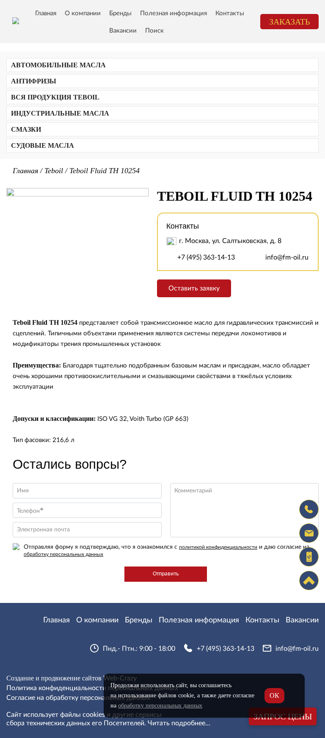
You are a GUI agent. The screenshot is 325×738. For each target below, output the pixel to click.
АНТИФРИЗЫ (33, 81)
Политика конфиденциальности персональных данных (92, 688)
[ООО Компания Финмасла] (15, 21)
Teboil (53, 170)
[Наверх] (309, 580)
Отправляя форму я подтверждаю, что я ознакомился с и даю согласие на (166, 550)
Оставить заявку (194, 288)
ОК (274, 695)
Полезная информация (173, 13)
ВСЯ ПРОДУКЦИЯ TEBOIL (55, 97)
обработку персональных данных (63, 554)
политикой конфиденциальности (218, 547)
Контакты (229, 13)
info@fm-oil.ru (286, 257)
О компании (83, 13)
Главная (45, 13)
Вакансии (123, 31)
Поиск (154, 31)
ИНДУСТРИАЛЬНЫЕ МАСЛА (60, 113)
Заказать (289, 21)
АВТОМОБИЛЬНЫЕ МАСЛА (58, 65)
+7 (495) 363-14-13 (206, 257)
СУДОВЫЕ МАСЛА (42, 145)
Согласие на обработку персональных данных (78, 697)
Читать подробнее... (179, 723)
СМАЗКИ (26, 129)
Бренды (120, 13)
